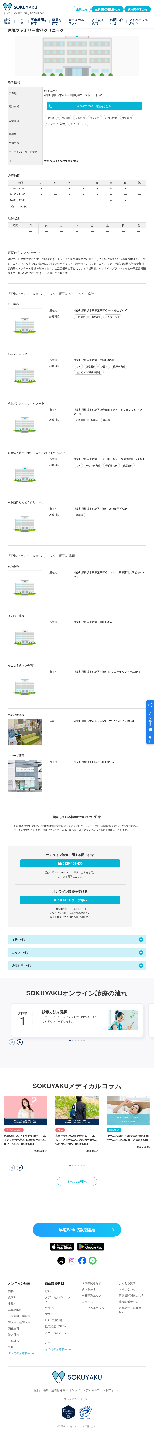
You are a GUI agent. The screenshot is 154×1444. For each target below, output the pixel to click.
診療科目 (7, 21)
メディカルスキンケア (57, 1334)
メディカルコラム (76, 21)
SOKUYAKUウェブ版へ (70, 900)
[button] (20, 1168)
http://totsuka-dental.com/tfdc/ (61, 161)
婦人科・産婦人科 (19, 1322)
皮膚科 (12, 1297)
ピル (48, 1291)
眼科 (11, 1347)
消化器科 (13, 1328)
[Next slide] (20, 1042)
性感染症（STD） (56, 1326)
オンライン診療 (19, 1283)
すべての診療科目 (19, 1353)
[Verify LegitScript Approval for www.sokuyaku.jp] (68, 1412)
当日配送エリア (91, 1295)
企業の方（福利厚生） (130, 1310)
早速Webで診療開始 (77, 1229)
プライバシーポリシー (77, 1399)
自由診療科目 (54, 1283)
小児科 (12, 1303)
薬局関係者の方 (137, 9)
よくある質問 (98, 21)
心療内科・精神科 (19, 1316)
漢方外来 (13, 1334)
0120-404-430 (73, 863)
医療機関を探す (39, 21)
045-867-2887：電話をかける (94, 106)
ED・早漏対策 (54, 1320)
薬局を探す (57, 21)
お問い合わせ (116, 21)
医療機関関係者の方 (107, 9)
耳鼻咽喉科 (15, 1310)
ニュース (20, 21)
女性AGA (50, 1314)
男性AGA (50, 1308)
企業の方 (81, 9)
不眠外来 (13, 1341)
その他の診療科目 (56, 1349)
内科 (11, 1291)
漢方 (48, 1343)
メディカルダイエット (57, 1299)
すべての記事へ (77, 1181)
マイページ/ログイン (139, 21)
